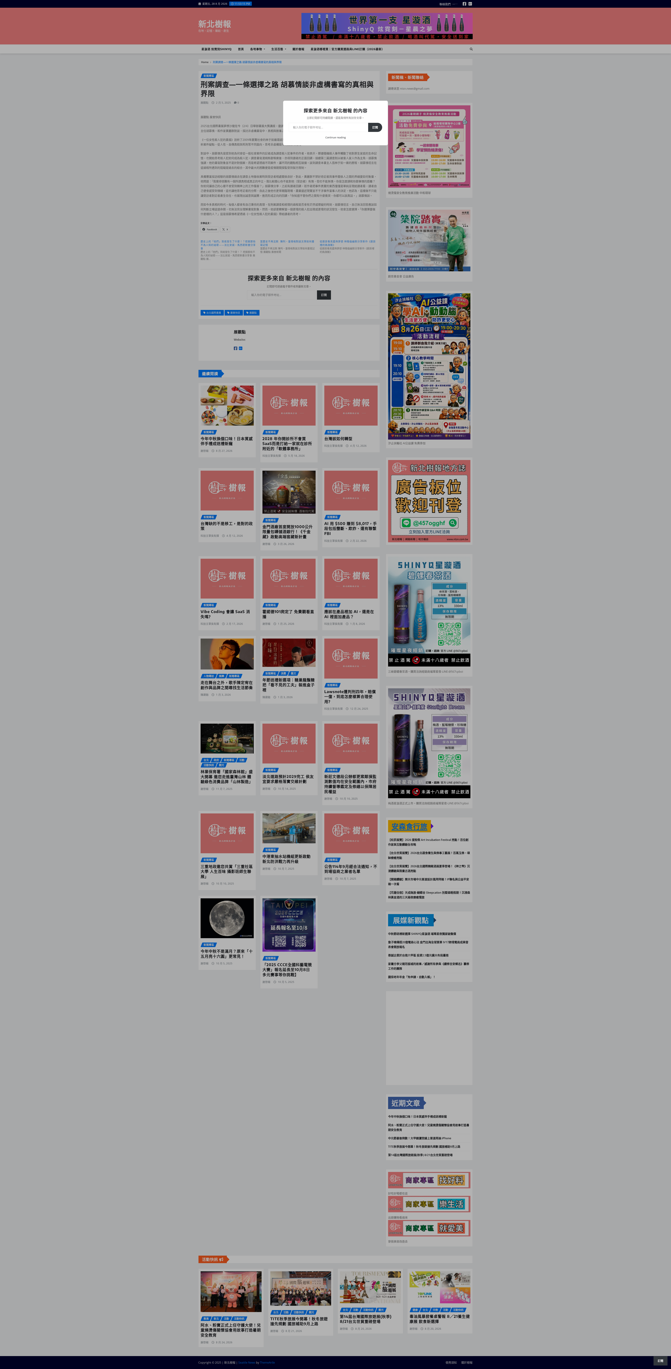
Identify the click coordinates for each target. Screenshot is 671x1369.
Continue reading (335, 137)
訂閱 (375, 127)
